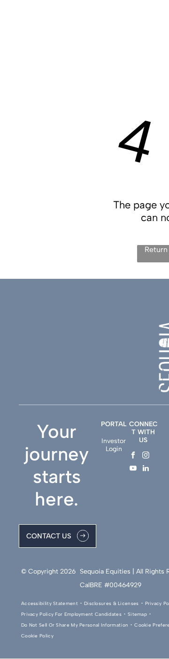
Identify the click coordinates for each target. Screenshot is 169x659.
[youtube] (133, 469)
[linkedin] (145, 469)
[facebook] (133, 456)
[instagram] (145, 456)
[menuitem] (50, 603)
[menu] (155, 19)
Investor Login (113, 445)
